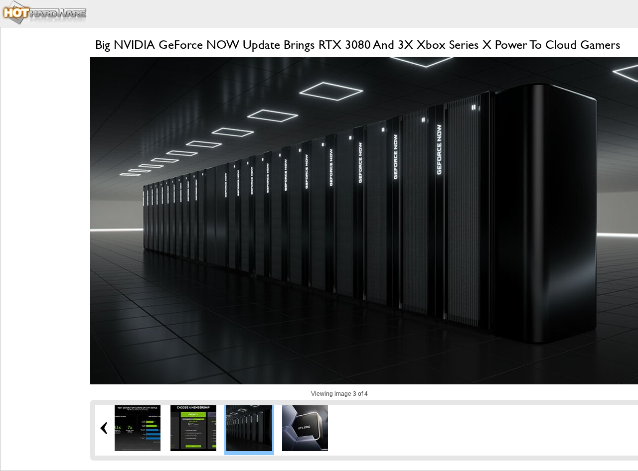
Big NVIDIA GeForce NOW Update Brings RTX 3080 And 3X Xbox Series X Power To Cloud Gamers (358, 44)
